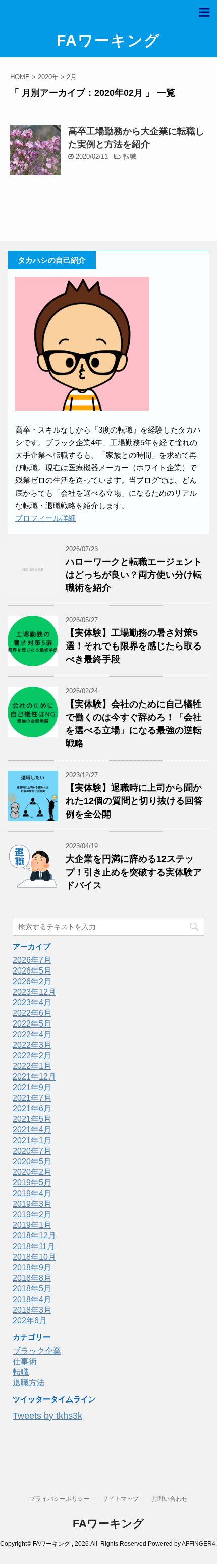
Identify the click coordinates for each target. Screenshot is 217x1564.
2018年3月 (32, 1310)
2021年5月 (32, 1119)
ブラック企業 (37, 1350)
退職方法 (29, 1382)
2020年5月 (32, 1161)
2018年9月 (32, 1267)
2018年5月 (32, 1288)
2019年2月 (32, 1214)
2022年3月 (32, 1045)
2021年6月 (32, 1108)
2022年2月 (32, 1055)
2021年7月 (32, 1098)
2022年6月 (32, 1013)
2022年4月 (32, 1034)
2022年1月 (32, 1066)
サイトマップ (120, 1498)
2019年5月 (32, 1182)
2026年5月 (32, 970)
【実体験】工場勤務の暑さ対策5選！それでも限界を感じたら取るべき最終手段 (134, 646)
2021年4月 (32, 1129)
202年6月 (30, 1320)
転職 (129, 156)
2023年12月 (34, 992)
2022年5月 (32, 1023)
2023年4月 (32, 1002)
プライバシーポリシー (59, 1498)
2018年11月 (34, 1246)
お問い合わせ (169, 1498)
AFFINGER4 (198, 1543)
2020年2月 (32, 1172)
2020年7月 (32, 1151)
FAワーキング (108, 40)
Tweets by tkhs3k (47, 1416)
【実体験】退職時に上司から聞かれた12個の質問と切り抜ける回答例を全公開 (134, 801)
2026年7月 (32, 960)
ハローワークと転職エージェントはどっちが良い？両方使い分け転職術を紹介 (134, 575)
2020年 (48, 77)
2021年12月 (34, 1076)
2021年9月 (32, 1087)
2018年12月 (34, 1235)
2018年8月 (32, 1278)
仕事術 (25, 1361)
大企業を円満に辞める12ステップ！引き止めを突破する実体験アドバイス (134, 872)
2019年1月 (32, 1225)
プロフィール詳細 (45, 518)
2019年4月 (32, 1193)
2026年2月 (32, 981)
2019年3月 (32, 1204)
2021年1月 (32, 1140)
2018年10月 (34, 1257)
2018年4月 (32, 1299)
